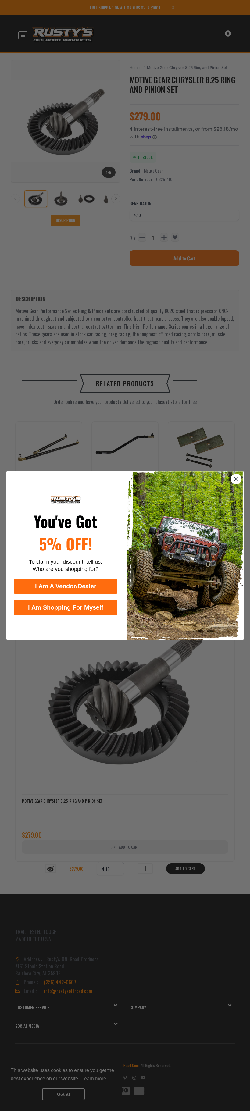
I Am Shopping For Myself (65, 607)
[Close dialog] (236, 479)
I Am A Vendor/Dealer (65, 586)
